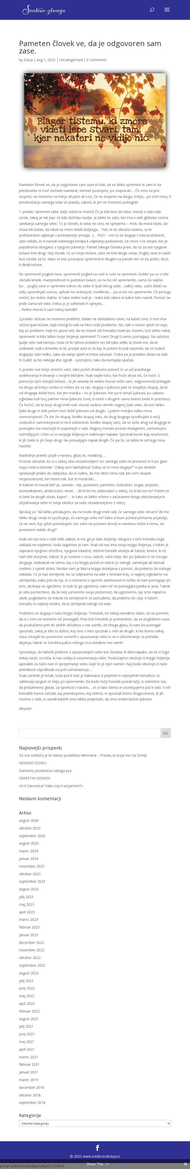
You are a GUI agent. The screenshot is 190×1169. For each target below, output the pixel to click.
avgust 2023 (29, 889)
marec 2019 (28, 1079)
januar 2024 (28, 858)
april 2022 (27, 1003)
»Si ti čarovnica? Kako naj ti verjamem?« (51, 785)
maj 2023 (26, 904)
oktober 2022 (30, 957)
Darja (28, 59)
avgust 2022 (29, 973)
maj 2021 (26, 1041)
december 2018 (31, 1087)
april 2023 (27, 912)
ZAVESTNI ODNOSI (34, 778)
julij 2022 (26, 980)
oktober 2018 (30, 1095)
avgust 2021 (29, 1018)
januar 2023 (28, 934)
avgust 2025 (29, 843)
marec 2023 (28, 919)
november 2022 (31, 950)
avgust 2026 (29, 820)
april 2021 (27, 1049)
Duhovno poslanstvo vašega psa (45, 770)
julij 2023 (26, 896)
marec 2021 (28, 1057)
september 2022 (32, 965)
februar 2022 (29, 1011)
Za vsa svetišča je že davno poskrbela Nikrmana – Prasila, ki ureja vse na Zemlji (83, 755)
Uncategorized (71, 59)
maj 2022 (26, 995)
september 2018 (32, 1102)
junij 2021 (27, 1034)
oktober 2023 (30, 874)
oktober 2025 (30, 828)
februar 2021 (29, 1064)
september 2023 (32, 881)
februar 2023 (29, 927)
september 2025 (32, 835)
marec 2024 (28, 851)
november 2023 (31, 866)
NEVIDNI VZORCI (33, 763)
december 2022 (31, 942)
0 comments (97, 59)
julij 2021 (26, 1026)
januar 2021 (28, 1072)
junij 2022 (27, 988)
